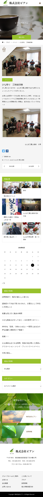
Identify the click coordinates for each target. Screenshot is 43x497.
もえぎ (12, 160)
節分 (24, 190)
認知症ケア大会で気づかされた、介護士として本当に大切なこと (21, 305)
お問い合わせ (6, 487)
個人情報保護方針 (27, 487)
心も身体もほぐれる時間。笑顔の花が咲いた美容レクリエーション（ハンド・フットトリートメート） (21, 344)
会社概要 (5, 483)
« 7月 (3, 283)
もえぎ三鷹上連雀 (19, 160)
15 (32, 265)
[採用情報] (21, 425)
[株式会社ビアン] (21, 410)
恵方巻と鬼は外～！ (10, 237)
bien (10, 156)
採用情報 (24, 483)
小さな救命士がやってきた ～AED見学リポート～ (20, 320)
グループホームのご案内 (10, 476)
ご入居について (27, 476)
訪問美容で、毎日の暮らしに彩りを (15, 297)
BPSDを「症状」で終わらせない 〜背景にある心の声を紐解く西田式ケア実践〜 (21, 328)
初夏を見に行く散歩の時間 (12, 313)
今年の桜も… (7, 353)
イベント (7, 80)
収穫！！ (5, 336)
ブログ (24, 480)
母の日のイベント (9, 196)
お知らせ (5, 480)
